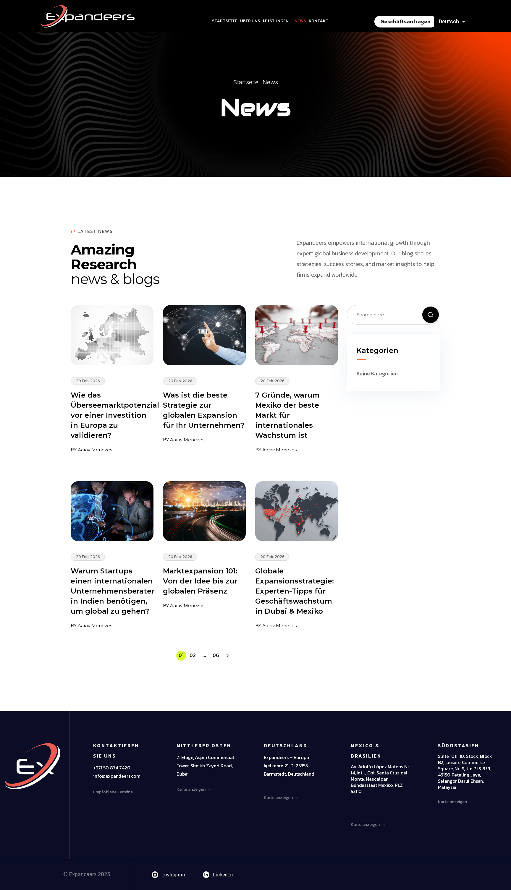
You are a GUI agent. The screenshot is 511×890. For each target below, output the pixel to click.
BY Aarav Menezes (91, 450)
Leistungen (276, 20)
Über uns (250, 20)
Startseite (224, 20)
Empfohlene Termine (113, 792)
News (300, 20)
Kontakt (318, 20)
